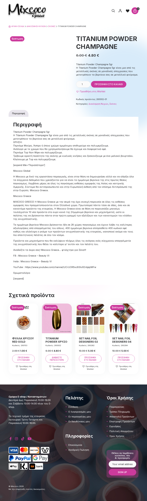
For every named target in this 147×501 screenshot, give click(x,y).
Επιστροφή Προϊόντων (122, 421)
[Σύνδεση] (120, 10)
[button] (90, 91)
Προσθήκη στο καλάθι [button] (23, 358)
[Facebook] (11, 438)
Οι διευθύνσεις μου (79, 421)
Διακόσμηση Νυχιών (36, 26)
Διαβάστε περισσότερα (57, 358)
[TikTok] (22, 438)
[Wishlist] (127, 10)
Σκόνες (52, 26)
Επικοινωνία (75, 445)
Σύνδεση (73, 406)
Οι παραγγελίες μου (79, 416)
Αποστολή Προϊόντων (121, 416)
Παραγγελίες (116, 406)
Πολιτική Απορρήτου (121, 431)
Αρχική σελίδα (17, 26)
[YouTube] (29, 438)
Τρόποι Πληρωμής (119, 411)
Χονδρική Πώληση (78, 449)
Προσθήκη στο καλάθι (109, 84)
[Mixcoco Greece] (27, 11)
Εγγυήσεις (115, 426)
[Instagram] (16, 438)
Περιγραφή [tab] (18, 113)
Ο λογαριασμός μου (79, 411)
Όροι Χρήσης (116, 436)
